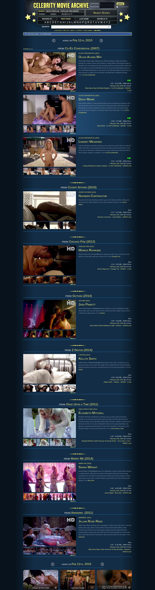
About (72, 30)
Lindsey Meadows (90, 141)
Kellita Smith (87, 358)
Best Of (66, 30)
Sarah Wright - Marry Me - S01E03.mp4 (118, 493)
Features (58, 30)
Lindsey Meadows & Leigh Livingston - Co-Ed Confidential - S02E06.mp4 (107, 166)
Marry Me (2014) (82, 458)
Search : (46, 27)
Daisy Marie (87, 99)
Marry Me (91, 480)
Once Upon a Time (117, 428)
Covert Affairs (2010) (82, 187)
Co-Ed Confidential (89, 75)
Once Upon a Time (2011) (82, 404)
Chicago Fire (116, 256)
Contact (79, 30)
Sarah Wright (88, 467)
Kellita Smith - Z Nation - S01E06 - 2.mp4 (117, 382)
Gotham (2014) (82, 295)
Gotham (102, 313)
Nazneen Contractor (93, 196)
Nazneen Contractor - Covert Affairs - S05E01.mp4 (114, 217)
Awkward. (82, 537)
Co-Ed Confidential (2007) (82, 48)
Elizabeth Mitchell (91, 413)
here (32, 34)
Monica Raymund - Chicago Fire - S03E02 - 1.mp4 (114, 269)
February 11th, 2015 (117, 86)
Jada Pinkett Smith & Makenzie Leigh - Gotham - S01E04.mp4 (110, 325)
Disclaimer (88, 30)
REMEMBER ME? (124, 7)
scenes (42, 14)
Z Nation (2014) (82, 350)
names (53, 14)
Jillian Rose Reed (90, 521)
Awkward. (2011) (82, 512)
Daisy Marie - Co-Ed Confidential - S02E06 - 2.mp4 (114, 126)
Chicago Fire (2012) (82, 241)
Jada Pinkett (87, 304)
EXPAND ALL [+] (28, 49)
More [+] (72, 91)
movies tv (67, 14)
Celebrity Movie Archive (61, 5)
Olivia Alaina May (90, 57)
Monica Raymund (90, 250)
